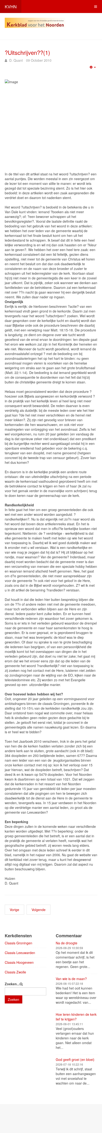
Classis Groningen (18, 943)
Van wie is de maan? (71, 978)
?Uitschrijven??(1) (27, 52)
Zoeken (13, 999)
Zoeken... (12, 983)
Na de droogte (66, 943)
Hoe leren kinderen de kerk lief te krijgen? (76, 1016)
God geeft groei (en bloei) (75, 1059)
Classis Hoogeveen (19, 962)
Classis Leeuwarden (20, 952)
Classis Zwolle (15, 972)
